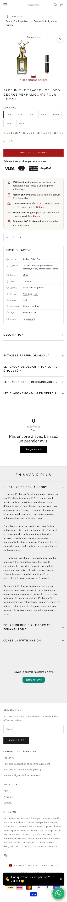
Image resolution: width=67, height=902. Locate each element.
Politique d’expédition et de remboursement (26, 764)
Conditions (34, 216)
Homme (27, 281)
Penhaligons (29, 319)
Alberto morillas (31, 306)
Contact (7, 802)
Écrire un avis (33, 680)
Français (48, 865)
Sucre (40, 259)
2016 (25, 275)
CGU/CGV (8, 758)
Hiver (35, 293)
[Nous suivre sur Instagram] (5, 855)
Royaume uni (29, 312)
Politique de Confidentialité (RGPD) (22, 769)
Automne (27, 293)
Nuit (25, 300)
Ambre (26, 259)
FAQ (5, 791)
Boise (33, 259)
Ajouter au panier (33, 152)
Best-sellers (18, 16)
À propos (8, 797)
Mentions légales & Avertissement (21, 775)
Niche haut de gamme (33, 287)
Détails (40, 207)
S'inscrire (16, 740)
